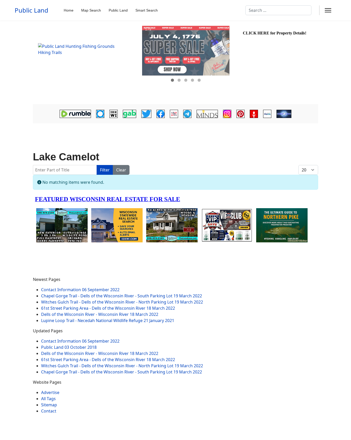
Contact (48, 411)
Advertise (50, 392)
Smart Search (146, 10)
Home (68, 10)
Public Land (31, 10)
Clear (121, 170)
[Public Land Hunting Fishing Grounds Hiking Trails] (87, 62)
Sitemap (49, 405)
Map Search (91, 10)
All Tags (48, 398)
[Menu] (328, 10)
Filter (105, 170)
